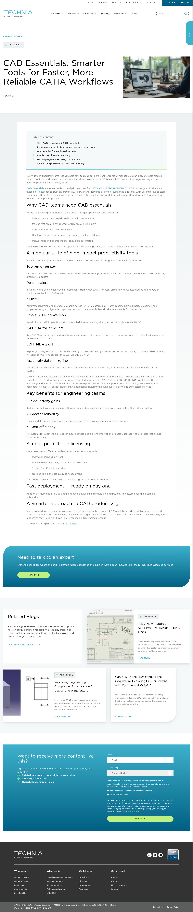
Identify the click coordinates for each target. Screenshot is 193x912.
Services (72, 13)
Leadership (19, 885)
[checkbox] (140, 792)
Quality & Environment (38, 908)
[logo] (28, 855)
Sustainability (20, 893)
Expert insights (13, 36)
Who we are (21, 871)
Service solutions (54, 885)
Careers (88, 3)
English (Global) (175, 3)
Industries (88, 13)
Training (117, 3)
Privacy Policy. (132, 811)
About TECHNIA (21, 877)
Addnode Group (21, 881)
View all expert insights (22, 645)
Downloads (84, 877)
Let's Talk (34, 575)
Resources (119, 13)
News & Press (133, 3)
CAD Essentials (35, 188)
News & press (85, 885)
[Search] (185, 13)
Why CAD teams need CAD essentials (58, 143)
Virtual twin (52, 893)
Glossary (105, 13)
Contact (150, 3)
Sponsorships (20, 889)
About (134, 13)
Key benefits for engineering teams (57, 151)
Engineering (15, 45)
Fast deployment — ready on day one (58, 159)
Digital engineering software (60, 877)
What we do (53, 871)
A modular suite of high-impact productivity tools (65, 147)
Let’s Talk (189, 33)
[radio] (140, 790)
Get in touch (118, 871)
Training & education (56, 889)
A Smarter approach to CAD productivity (60, 163)
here (74, 523)
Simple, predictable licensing (53, 155)
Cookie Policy (158, 907)
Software (55, 13)
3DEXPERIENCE (117, 188)
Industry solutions (55, 881)
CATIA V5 (96, 188)
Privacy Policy (173, 907)
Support (102, 3)
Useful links (85, 871)
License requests (118, 885)
